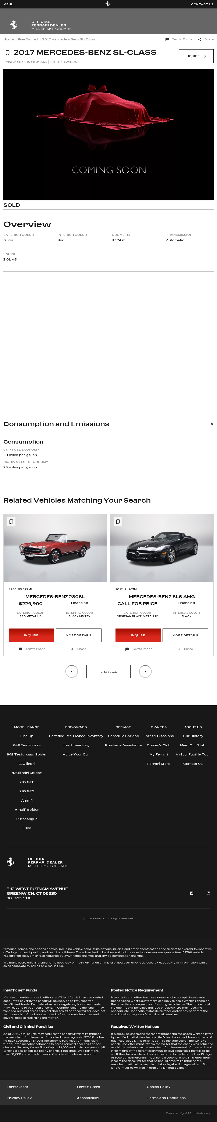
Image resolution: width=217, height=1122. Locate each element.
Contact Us (193, 763)
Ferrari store (159, 763)
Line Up (26, 735)
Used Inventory (76, 745)
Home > (9, 39)
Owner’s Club (159, 745)
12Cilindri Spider (27, 772)
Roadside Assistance (123, 745)
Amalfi (27, 800)
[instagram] (208, 893)
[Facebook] (191, 893)
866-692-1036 (19, 898)
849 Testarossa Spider (27, 754)
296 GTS (26, 791)
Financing (79, 602)
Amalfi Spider (27, 809)
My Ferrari (159, 754)
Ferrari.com (17, 1086)
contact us (202, 4)
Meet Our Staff (193, 745)
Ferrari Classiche (159, 735)
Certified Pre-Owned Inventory (76, 735)
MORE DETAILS (78, 635)
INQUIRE (31, 635)
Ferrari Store (88, 1086)
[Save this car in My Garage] (7, 52)
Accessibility (88, 1097)
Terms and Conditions (166, 1097)
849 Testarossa (27, 745)
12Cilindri (27, 763)
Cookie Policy (158, 1086)
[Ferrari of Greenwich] (107, 4)
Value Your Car (76, 754)
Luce (27, 828)
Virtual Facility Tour (193, 754)
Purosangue (27, 818)
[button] (10, 572)
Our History (193, 735)
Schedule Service (123, 735)
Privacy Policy (19, 1097)
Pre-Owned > (29, 39)
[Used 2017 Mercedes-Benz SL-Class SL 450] (108, 134)
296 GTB (26, 782)
